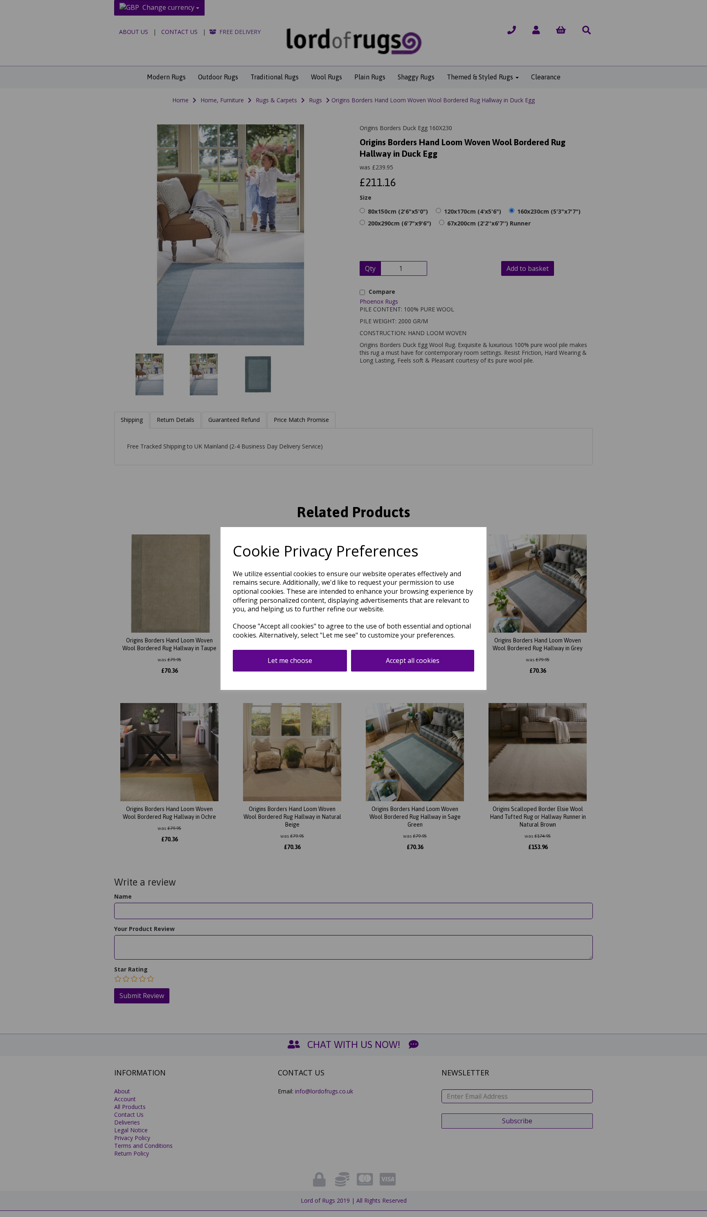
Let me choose (290, 660)
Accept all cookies (412, 660)
